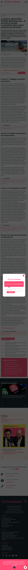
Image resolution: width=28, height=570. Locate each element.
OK (14, 567)
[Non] (26, 564)
